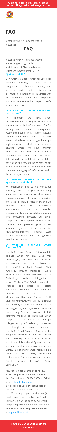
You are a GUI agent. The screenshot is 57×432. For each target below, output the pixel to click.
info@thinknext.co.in (23, 381)
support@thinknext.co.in (21, 412)
